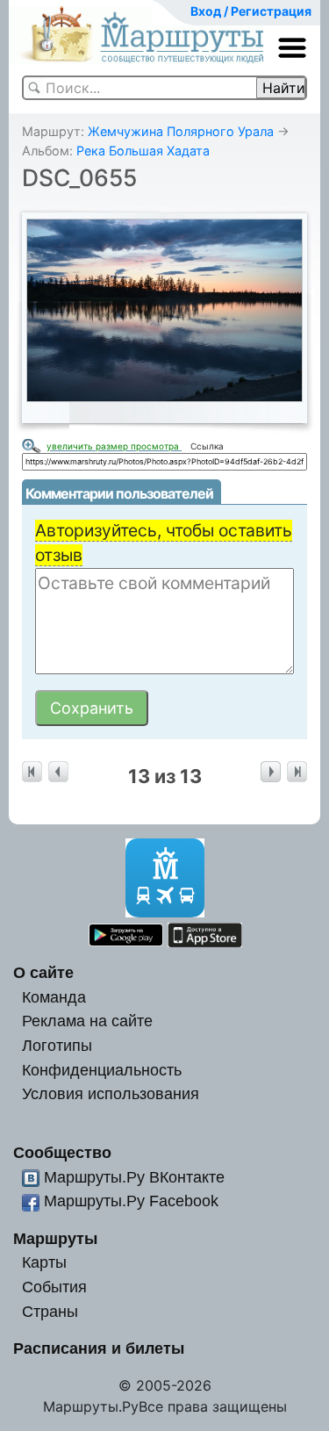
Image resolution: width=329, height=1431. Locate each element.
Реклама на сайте (87, 1020)
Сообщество (62, 1152)
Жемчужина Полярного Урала (181, 131)
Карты (44, 1262)
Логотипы (57, 1045)
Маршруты (55, 1238)
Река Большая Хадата (143, 150)
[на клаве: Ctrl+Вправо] (271, 772)
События (54, 1286)
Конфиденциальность (102, 1070)
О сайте (43, 972)
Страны (50, 1311)
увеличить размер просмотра (114, 446)
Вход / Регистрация (250, 11)
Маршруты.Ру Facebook (131, 1200)
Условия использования (110, 1093)
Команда (54, 997)
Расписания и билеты (98, 1348)
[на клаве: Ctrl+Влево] (58, 772)
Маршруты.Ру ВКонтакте (134, 1177)
